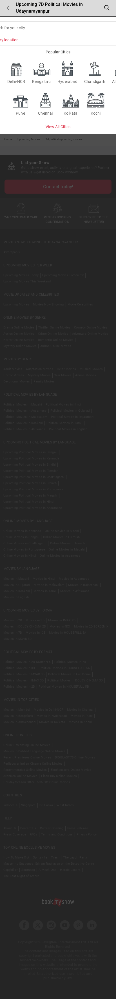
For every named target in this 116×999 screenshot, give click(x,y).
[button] (8, 8)
